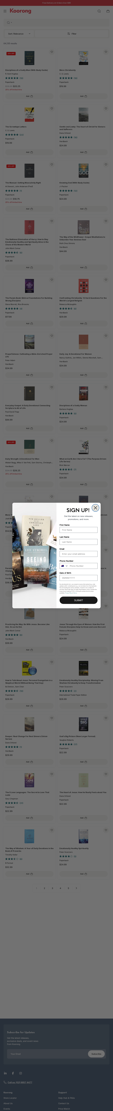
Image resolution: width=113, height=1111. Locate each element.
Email (62, 549)
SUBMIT (78, 600)
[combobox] (64, 566)
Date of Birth (65, 573)
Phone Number (66, 561)
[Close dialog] (95, 507)
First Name (65, 525)
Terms (75, 593)
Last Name (64, 537)
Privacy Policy (68, 593)
